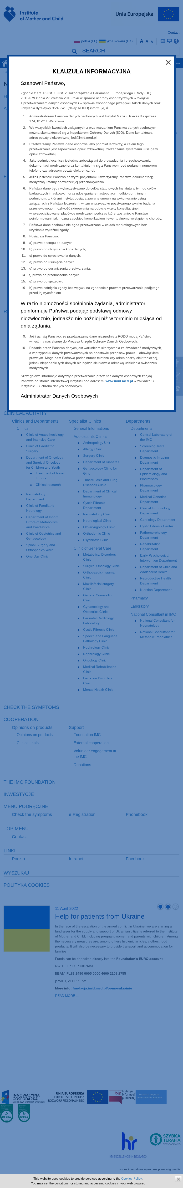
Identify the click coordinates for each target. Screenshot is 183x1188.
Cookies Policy (131, 1178)
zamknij (178, 1179)
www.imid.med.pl (119, 381)
